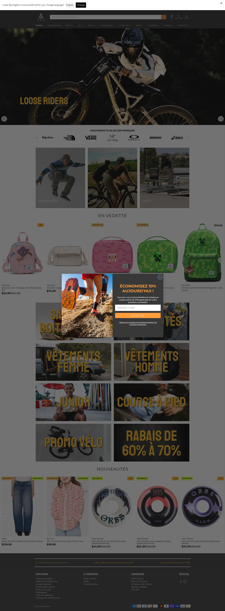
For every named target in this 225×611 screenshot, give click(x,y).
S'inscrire (137, 315)
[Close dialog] (160, 277)
